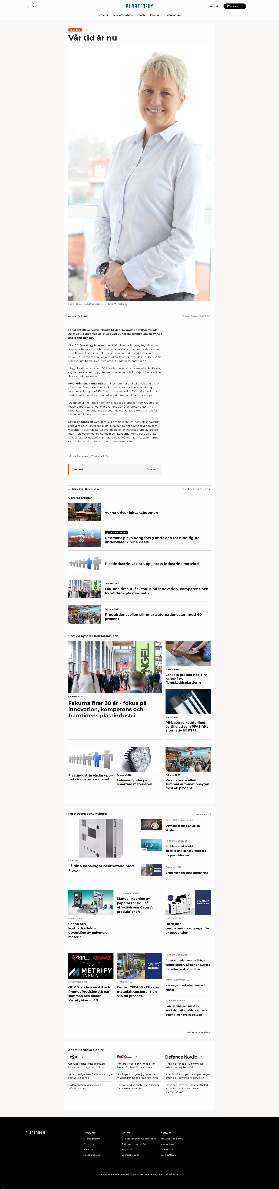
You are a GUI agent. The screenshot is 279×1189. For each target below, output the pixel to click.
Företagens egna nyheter (88, 813)
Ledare (76, 30)
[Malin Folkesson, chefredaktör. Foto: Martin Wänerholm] (139, 173)
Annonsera (88, 1149)
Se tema (151, 469)
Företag (155, 15)
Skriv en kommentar (199, 489)
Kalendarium (173, 15)
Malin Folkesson (79, 316)
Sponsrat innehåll (131, 1155)
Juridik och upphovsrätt (134, 1144)
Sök (34, 6)
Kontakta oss (167, 1144)
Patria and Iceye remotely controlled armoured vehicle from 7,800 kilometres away (187, 1088)
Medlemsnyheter (123, 15)
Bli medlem (89, 1144)
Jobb (142, 15)
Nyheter (103, 15)
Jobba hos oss (168, 1149)
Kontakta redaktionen (172, 1138)
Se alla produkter (92, 1155)
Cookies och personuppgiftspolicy (139, 1138)
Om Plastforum (169, 1155)
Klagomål (127, 1149)
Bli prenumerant (91, 1138)
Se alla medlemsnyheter (198, 1032)
